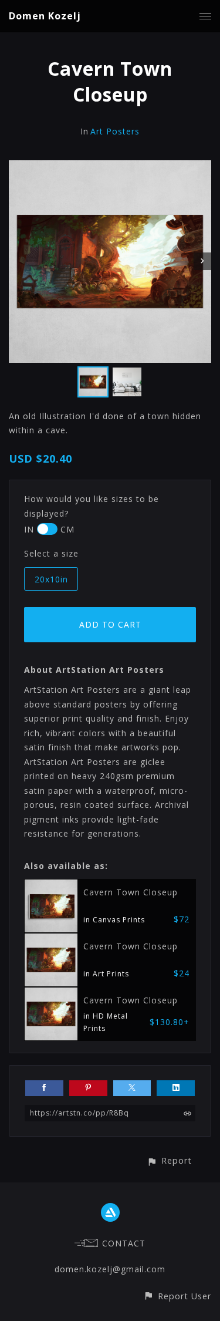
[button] (169, 1160)
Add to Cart (110, 624)
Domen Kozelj (45, 15)
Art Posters (115, 131)
